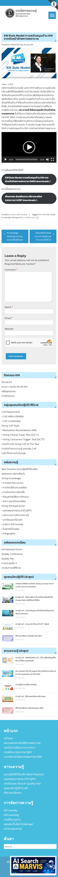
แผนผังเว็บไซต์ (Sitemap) (18, 824)
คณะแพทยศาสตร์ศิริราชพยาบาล (22, 743)
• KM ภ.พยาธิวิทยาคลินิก (14, 501)
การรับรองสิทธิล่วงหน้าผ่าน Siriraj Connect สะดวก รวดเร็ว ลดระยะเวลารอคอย (34, 585)
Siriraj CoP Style (10, 425)
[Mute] (47, 159)
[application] (29, 147)
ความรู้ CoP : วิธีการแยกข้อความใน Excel (30, 696)
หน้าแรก (8, 738)
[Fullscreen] (52, 159)
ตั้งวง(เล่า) (7, 382)
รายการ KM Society (18, 214)
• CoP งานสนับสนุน (11, 421)
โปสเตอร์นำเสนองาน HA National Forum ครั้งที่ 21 (42, 236)
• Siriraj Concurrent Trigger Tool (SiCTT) (23, 439)
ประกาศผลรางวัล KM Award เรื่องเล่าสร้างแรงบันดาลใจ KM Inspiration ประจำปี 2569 (35, 673)
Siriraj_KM (28, 44)
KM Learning (11, 815)
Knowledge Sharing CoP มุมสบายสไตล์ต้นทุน (15, 236)
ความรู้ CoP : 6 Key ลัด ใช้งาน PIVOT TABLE (32, 624)
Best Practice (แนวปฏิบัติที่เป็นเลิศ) (19, 469)
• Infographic (8, 533)
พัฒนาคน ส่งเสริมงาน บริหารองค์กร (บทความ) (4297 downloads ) (23, 198)
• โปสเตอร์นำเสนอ (10, 529)
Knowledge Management (12, 217)
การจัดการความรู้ (31, 217)
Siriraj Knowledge (11, 478)
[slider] (26, 159)
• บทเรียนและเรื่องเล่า (12, 519)
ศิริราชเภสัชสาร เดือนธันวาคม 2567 (28, 636)
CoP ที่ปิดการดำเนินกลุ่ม (14, 453)
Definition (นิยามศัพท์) (13, 473)
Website (9, 329)
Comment (11, 269)
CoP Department (11, 412)
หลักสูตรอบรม (9, 391)
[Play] (5, 159)
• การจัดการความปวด (12, 483)
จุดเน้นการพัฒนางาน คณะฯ (19, 747)
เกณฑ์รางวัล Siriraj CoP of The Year (20, 444)
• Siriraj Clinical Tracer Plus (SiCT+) (20, 435)
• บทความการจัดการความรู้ (15, 515)
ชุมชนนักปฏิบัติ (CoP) (16, 788)
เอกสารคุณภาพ (13, 829)
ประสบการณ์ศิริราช (11, 568)
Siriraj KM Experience (13, 506)
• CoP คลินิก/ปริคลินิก (13, 416)
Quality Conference (12, 554)
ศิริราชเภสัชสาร (12, 793)
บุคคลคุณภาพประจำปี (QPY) (20, 779)
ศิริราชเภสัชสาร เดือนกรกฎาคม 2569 (29, 708)
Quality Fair (8, 558)
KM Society (10, 810)
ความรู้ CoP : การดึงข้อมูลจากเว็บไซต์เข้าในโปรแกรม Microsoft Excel (34, 612)
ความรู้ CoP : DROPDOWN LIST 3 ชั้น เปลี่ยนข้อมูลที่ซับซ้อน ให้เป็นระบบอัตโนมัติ (35, 659)
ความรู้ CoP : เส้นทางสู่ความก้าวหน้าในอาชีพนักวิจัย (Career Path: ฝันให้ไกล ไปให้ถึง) (34, 599)
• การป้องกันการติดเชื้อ (13, 492)
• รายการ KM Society (12, 524)
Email (9, 318)
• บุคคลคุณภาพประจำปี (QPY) (17, 510)
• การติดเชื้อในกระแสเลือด (14, 487)
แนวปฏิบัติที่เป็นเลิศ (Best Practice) (24, 774)
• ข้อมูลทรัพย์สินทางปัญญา (15, 496)
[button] (29, 147)
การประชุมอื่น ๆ (9, 563)
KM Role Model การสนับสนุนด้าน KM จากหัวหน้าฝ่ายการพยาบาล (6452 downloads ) (27, 179)
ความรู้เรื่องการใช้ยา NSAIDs (26, 684)
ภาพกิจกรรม (8, 396)
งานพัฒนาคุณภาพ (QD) (18, 752)
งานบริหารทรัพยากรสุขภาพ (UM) (23, 757)
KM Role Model (48, 214)
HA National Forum (12, 549)
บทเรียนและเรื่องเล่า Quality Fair (22, 783)
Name (9, 307)
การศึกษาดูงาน (12, 819)
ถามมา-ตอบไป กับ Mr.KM (14, 386)
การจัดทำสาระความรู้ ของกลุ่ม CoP (19, 448)
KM (40, 214)
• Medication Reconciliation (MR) (19, 430)
